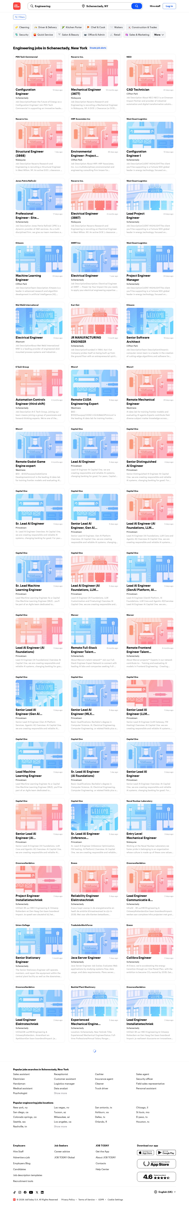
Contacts (101, 1163)
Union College (23, 925)
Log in (169, 6)
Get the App (102, 1151)
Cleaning (24, 27)
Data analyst (61, 1088)
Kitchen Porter (74, 27)
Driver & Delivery (47, 27)
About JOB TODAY (106, 1157)
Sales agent (142, 1074)
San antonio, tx (103, 1107)
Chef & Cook (98, 27)
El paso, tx (142, 1116)
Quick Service (45, 34)
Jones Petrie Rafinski (26, 181)
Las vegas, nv (61, 1107)
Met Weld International (27, 305)
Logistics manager (64, 1083)
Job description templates (27, 1175)
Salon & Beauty (70, 34)
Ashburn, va (102, 1112)
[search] (136, 6)
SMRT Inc (75, 243)
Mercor (74, 615)
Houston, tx (142, 1121)
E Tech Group (22, 367)
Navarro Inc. (77, 57)
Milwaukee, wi (62, 1116)
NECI (129, 57)
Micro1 (74, 367)
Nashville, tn (20, 1126)
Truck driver (101, 1088)
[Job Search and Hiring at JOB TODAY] (17, 6)
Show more (60, 1093)
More (157, 34)
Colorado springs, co (25, 1116)
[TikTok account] (14, 1192)
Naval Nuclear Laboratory (139, 801)
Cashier (99, 1074)
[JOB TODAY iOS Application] (145, 1153)
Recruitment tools (23, 1181)
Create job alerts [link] (98, 48)
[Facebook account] (25, 1192)
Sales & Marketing (139, 34)
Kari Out (75, 305)
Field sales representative (150, 1083)
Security (23, 34)
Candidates (19, 1169)
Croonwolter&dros (25, 863)
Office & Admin (96, 34)
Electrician (19, 1078)
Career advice (62, 1151)
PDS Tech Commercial (27, 57)
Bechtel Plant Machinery (83, 987)
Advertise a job (21, 1157)
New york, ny (20, 1107)
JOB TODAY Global (64, 1157)
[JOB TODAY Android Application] (166, 1153)
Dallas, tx (100, 1116)
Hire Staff (18, 1151)
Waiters (118, 27)
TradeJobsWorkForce (81, 925)
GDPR (101, 1199)
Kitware (19, 243)
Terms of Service (86, 1199)
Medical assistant (22, 1088)
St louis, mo (142, 1112)
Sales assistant (21, 1074)
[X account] (37, 1192)
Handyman (19, 1083)
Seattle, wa (19, 1121)
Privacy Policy (68, 1199)
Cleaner (99, 1083)
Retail (117, 34)
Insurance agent (104, 1078)
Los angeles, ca (62, 1121)
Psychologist (20, 1093)
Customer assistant (65, 1078)
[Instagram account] (19, 1192)
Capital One (77, 429)
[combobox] (56, 6)
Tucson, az (60, 1112)
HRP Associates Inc (80, 119)
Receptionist (61, 1074)
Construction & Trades (144, 27)
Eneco (74, 863)
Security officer (144, 1078)
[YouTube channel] (31, 1192)
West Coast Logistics (137, 119)
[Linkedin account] (42, 1192)
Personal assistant (146, 1088)
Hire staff (155, 6)
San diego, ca (20, 1112)
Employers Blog (21, 1163)
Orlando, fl (101, 1121)
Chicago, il (142, 1107)
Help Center (102, 1169)
